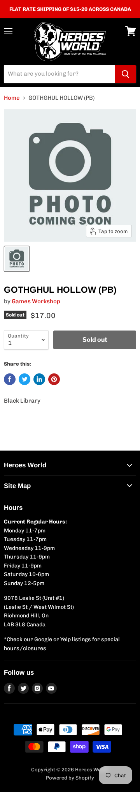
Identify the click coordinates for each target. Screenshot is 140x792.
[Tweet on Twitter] (24, 379)
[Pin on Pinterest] (54, 379)
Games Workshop (36, 301)
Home (12, 98)
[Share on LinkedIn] (39, 379)
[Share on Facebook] (10, 379)
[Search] (125, 74)
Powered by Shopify (70, 778)
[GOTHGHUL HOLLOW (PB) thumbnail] (16, 258)
